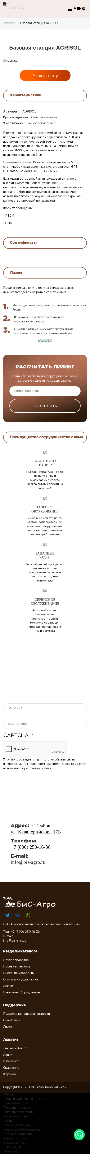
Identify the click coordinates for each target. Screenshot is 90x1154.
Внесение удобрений (19, 973)
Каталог (10, 1094)
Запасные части (15, 1143)
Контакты (11, 1151)
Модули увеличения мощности (26, 1099)
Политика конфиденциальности (26, 1014)
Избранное (11, 1061)
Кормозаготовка (16, 1116)
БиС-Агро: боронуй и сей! (48, 1087)
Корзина (9, 1074)
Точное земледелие (40, 123)
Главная (9, 23)
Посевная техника (16, 966)
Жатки (8, 986)
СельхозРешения (44, 117)
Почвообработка (16, 960)
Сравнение (11, 1068)
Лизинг (8, 1027)
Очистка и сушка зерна (20, 979)
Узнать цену (45, 75)
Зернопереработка (18, 1134)
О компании (11, 1020)
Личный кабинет (15, 1048)
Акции (7, 1055)
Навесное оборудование (21, 992)
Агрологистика (15, 1138)
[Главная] (13, 8)
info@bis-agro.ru (28, 862)
